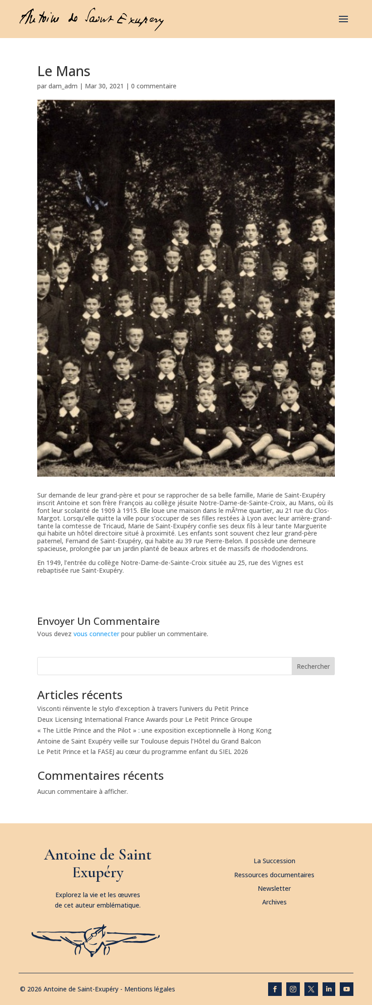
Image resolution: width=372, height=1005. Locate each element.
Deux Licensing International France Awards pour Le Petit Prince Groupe (144, 719)
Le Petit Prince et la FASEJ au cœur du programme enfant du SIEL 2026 (142, 751)
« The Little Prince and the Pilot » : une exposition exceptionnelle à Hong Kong (154, 730)
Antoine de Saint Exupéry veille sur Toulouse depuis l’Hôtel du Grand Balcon (149, 741)
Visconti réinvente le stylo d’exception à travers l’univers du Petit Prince (143, 708)
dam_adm (63, 86)
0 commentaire (153, 86)
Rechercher (313, 666)
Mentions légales (149, 989)
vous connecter (96, 633)
